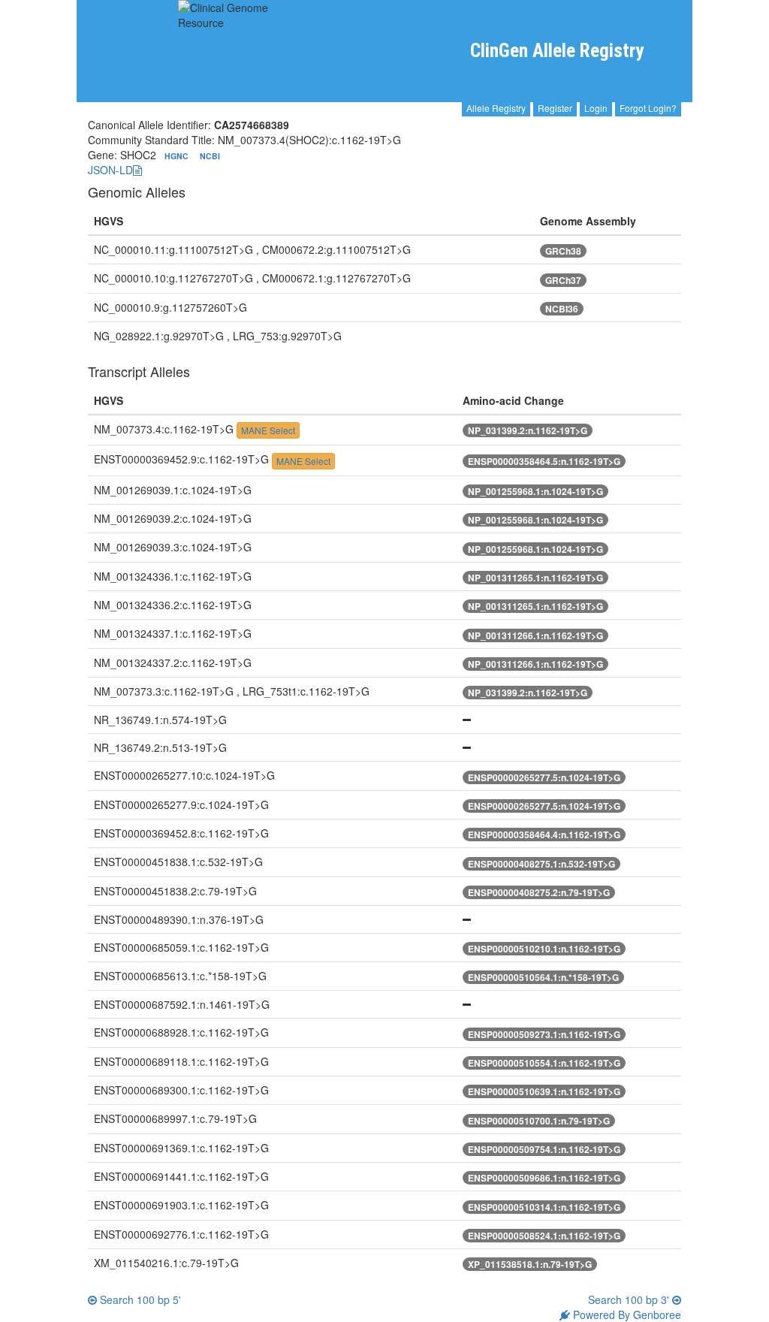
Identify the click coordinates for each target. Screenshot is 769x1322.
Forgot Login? (648, 107)
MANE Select (268, 430)
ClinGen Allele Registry (557, 51)
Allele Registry (496, 107)
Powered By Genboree (625, 1314)
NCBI (210, 155)
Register (555, 107)
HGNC (177, 155)
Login (596, 107)
